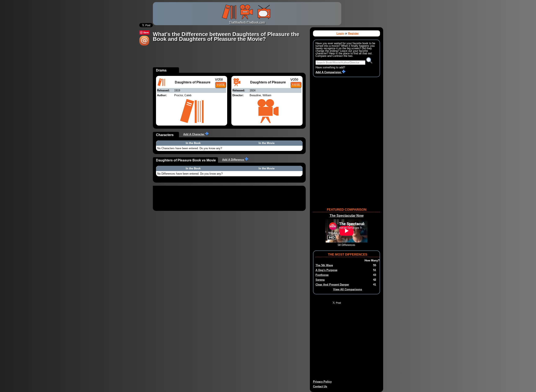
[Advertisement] (229, 57)
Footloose (322, 274)
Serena (320, 279)
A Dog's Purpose (326, 270)
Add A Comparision (329, 72)
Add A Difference (233, 159)
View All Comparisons (347, 289)
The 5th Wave (324, 265)
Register (353, 33)
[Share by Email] (144, 44)
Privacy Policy (322, 381)
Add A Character (194, 134)
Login (340, 33)
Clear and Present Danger (332, 284)
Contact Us (320, 386)
